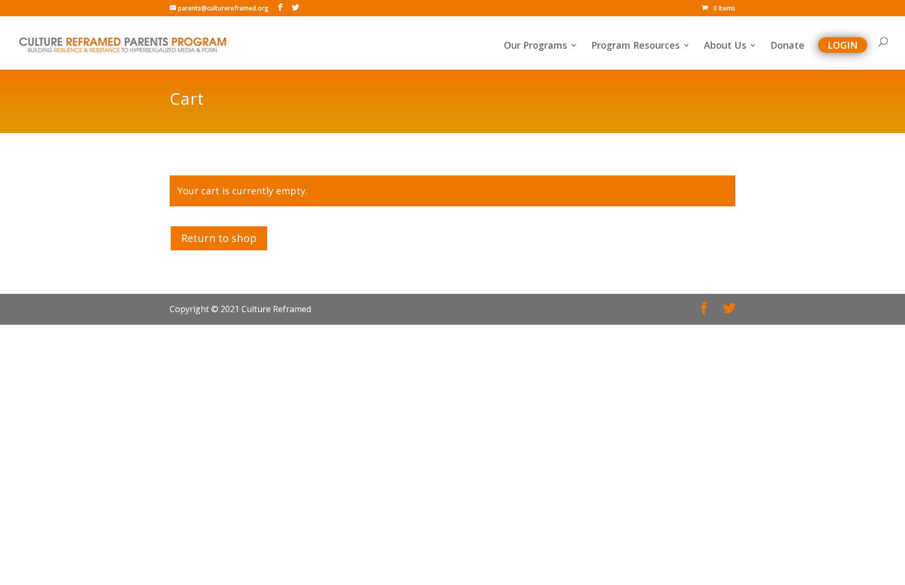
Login (842, 45)
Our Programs (535, 46)
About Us (725, 46)
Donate (787, 46)
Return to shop (219, 238)
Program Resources (635, 46)
